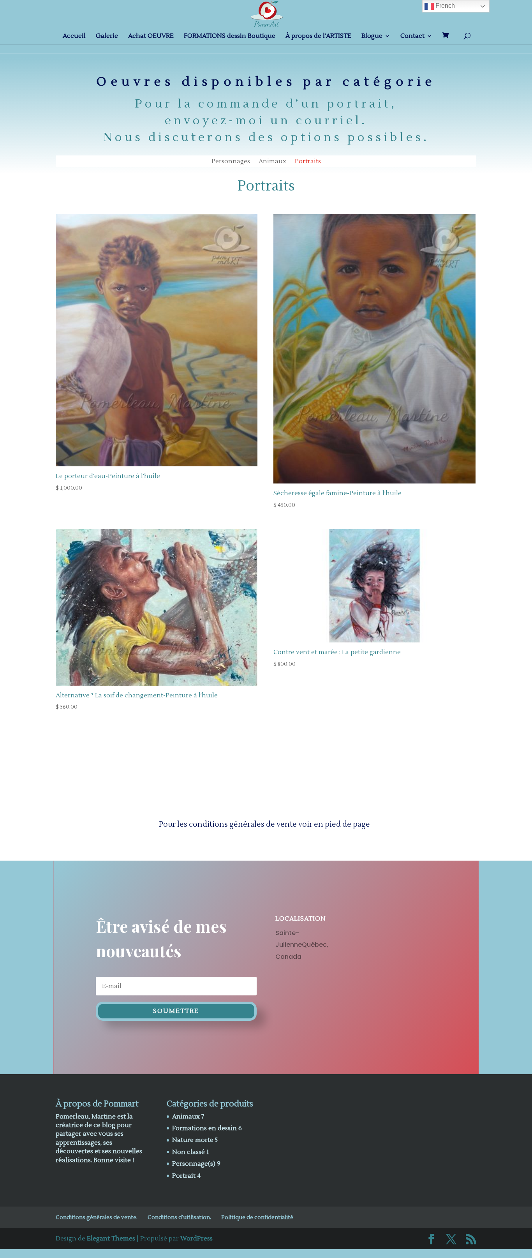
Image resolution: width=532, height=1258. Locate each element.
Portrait (184, 1176)
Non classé (188, 1152)
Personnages (230, 162)
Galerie (107, 36)
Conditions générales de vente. (96, 1217)
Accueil (74, 36)
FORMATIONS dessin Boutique (229, 36)
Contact (412, 36)
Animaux (272, 162)
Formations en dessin (204, 1128)
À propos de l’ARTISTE (318, 36)
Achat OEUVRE (151, 36)
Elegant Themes (111, 1238)
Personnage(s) (193, 1164)
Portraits (308, 162)
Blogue (371, 36)
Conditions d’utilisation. (179, 1217)
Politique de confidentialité (257, 1217)
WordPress (196, 1238)
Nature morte (192, 1140)
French (444, 5)
